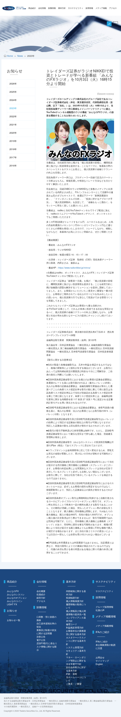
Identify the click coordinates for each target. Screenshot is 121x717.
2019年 (13, 140)
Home (10, 55)
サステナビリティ (75, 8)
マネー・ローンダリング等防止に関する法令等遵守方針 (76, 660)
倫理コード (71, 624)
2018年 (13, 149)
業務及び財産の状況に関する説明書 (46, 631)
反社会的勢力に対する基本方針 (76, 669)
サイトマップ (102, 660)
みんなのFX (13, 591)
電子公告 (41, 640)
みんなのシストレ (16, 594)
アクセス (113, 8)
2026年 (13, 83)
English (99, 664)
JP (109, 24)
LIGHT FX (12, 604)
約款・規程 (71, 673)
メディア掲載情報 (104, 625)
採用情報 (89, 8)
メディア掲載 (101, 8)
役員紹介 (41, 594)
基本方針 (62, 8)
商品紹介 (32, 8)
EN (115, 24)
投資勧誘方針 (72, 597)
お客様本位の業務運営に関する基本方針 (76, 632)
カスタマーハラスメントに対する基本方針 (76, 641)
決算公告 (41, 636)
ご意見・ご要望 (73, 683)
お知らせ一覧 (13, 620)
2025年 (13, 91)
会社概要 (41, 591)
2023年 (13, 108)
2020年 (13, 132)
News (20, 55)
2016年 (13, 165)
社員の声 (100, 610)
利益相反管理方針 (75, 627)
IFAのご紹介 (102, 641)
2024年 (13, 100)
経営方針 (41, 597)
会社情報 (42, 8)
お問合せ (100, 657)
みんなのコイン (14, 601)
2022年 (13, 116)
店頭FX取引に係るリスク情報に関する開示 (47, 646)
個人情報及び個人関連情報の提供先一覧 (76, 612)
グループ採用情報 (104, 606)
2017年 (13, 157)
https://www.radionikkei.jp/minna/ (74, 267)
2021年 (13, 124)
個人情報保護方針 (75, 601)
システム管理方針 (75, 647)
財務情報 (52, 8)
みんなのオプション (17, 597)
